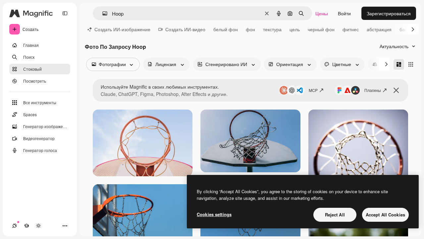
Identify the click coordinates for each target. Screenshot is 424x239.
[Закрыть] (396, 90)
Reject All (335, 214)
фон (250, 29)
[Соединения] (14, 225)
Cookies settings (214, 214)
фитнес (351, 29)
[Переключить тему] (38, 225)
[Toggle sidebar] (65, 13)
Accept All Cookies (385, 214)
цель (295, 29)
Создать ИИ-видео (185, 29)
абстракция (379, 29)
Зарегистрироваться (389, 13)
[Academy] (26, 225)
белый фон (225, 29)
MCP (313, 90)
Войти (344, 13)
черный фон (321, 29)
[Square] (410, 64)
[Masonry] (399, 64)
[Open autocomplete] (102, 13)
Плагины (372, 90)
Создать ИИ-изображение (122, 29)
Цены (321, 13)
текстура (272, 29)
